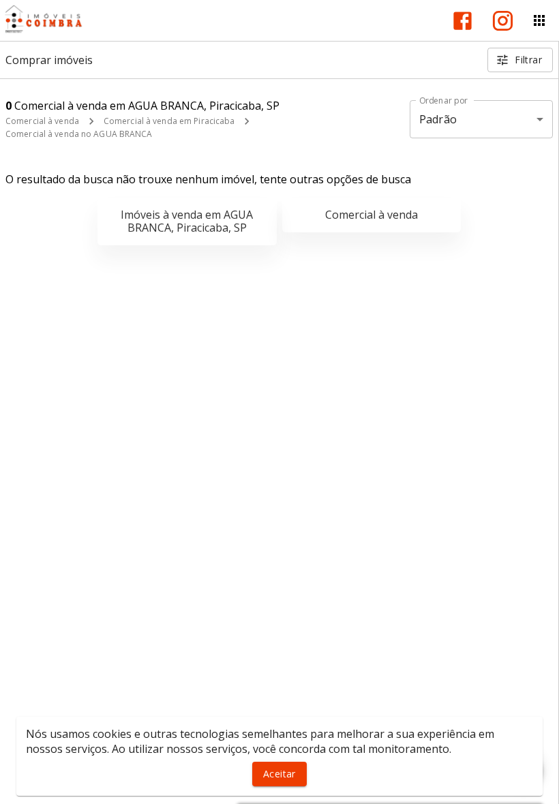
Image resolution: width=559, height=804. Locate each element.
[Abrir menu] (539, 20)
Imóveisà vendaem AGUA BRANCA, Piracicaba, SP (187, 221)
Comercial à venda (42, 121)
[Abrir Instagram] (503, 21)
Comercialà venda (371, 214)
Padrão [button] (438, 119)
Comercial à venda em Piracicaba (169, 121)
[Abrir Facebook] (462, 21)
